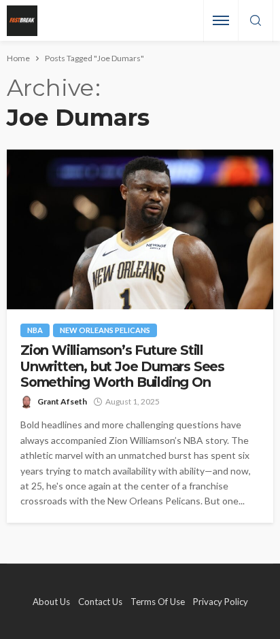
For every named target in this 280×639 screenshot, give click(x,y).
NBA (35, 330)
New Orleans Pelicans (105, 330)
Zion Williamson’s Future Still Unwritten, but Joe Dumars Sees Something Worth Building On (122, 366)
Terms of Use (157, 601)
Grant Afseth (62, 401)
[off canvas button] (221, 20)
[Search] (255, 21)
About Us (51, 601)
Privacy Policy (220, 601)
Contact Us (100, 601)
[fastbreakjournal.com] (22, 20)
